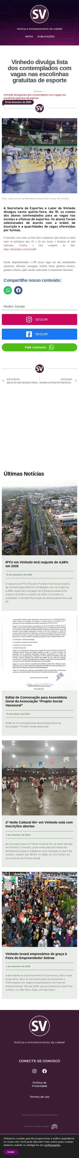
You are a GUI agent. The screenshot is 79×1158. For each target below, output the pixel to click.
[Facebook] (44, 1071)
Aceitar (10, 1151)
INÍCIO (29, 36)
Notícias (38, 91)
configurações (52, 1145)
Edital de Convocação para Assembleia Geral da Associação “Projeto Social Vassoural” (36, 701)
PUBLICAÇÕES (46, 36)
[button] (8, 290)
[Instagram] (34, 1071)
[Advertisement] (39, 428)
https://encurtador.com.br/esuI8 (20, 249)
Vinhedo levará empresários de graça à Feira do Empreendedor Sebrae (36, 956)
